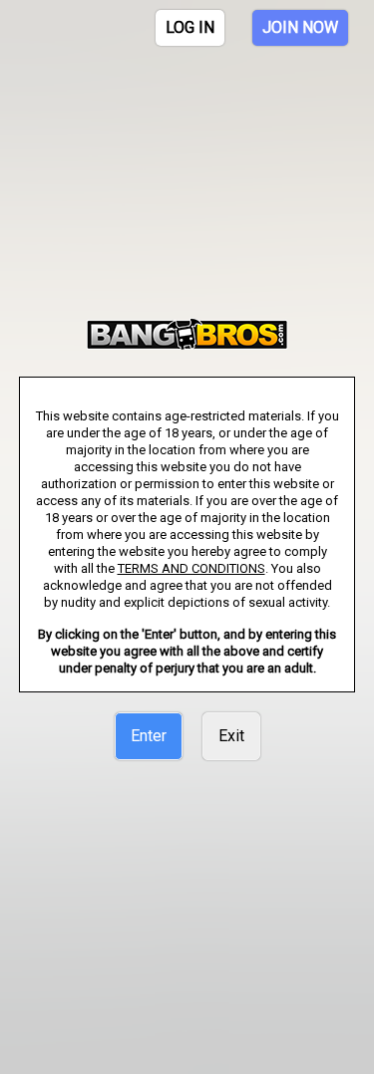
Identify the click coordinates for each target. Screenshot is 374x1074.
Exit (231, 735)
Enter (149, 735)
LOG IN (190, 27)
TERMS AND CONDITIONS (191, 568)
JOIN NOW (300, 27)
